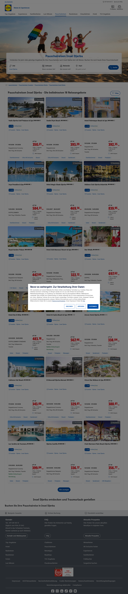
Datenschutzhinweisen (58, 301)
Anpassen (81, 306)
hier (84, 301)
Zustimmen (93, 306)
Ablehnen (69, 306)
